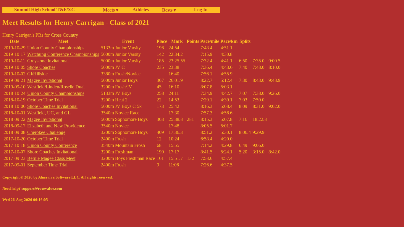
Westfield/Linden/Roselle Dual (56, 86)
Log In (200, 9)
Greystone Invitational (48, 60)
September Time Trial (47, 164)
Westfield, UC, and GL (49, 112)
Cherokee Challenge (46, 132)
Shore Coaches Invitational (52, 106)
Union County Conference (52, 145)
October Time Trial (45, 99)
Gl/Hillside (37, 73)
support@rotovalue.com (42, 188)
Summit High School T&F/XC (44, 9)
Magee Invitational (44, 80)
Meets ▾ (110, 9)
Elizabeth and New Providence (56, 125)
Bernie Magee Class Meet (51, 158)
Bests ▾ (169, 9)
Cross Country (64, 35)
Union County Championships (55, 47)
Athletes (140, 9)
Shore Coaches (41, 67)
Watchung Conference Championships (63, 54)
